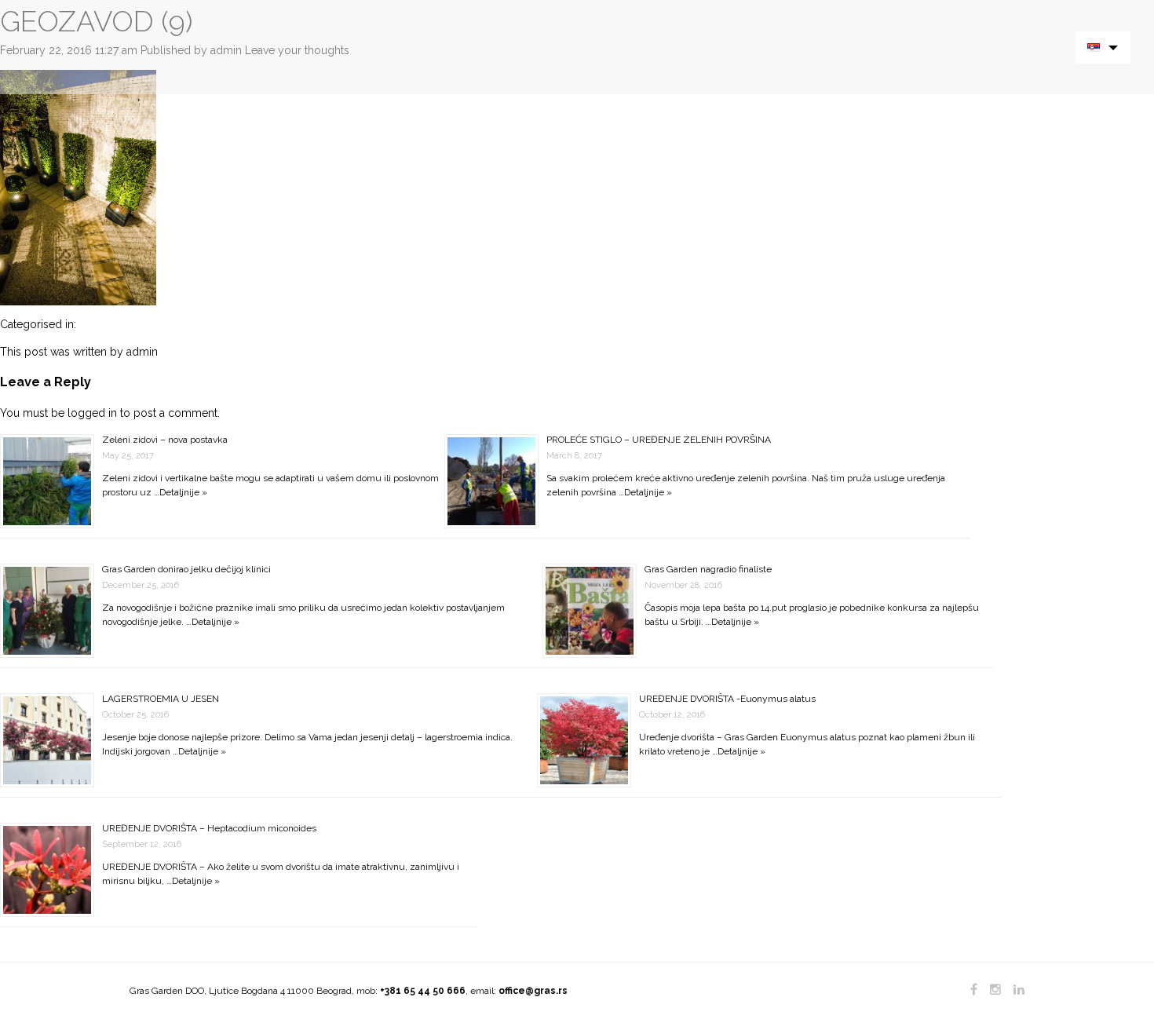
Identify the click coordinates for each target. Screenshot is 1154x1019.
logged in (92, 413)
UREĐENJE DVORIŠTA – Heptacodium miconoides (209, 828)
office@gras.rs (533, 990)
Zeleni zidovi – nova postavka (165, 439)
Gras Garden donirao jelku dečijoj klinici (186, 569)
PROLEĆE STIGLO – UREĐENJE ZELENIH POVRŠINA (658, 439)
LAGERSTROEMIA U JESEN (160, 698)
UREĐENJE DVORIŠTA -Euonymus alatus (727, 698)
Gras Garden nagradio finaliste (708, 569)
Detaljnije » (183, 492)
